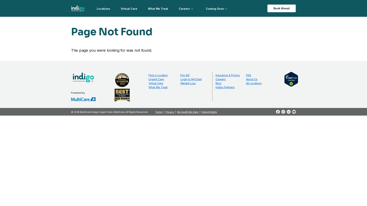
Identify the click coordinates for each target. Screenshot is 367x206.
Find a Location (158, 75)
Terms (158, 112)
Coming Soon (215, 8)
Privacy (170, 112)
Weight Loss (188, 83)
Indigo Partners (225, 87)
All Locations (254, 83)
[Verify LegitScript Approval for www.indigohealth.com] (291, 79)
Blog (218, 83)
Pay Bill (184, 75)
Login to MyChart (191, 79)
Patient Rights (209, 112)
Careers (184, 8)
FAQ (248, 75)
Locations (103, 8)
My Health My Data (187, 112)
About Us (251, 79)
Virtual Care (129, 8)
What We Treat (158, 8)
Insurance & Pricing (228, 75)
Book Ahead (282, 8)
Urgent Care (156, 79)
